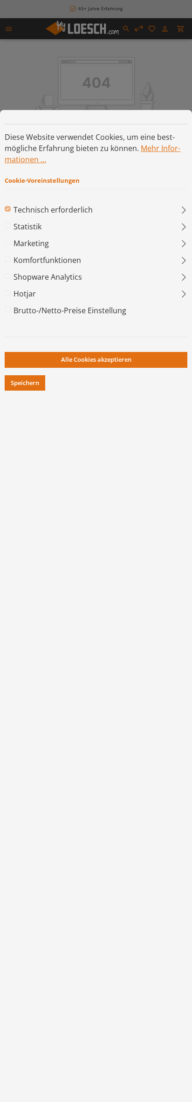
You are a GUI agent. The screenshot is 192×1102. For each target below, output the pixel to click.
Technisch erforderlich (53, 210)
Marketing (31, 243)
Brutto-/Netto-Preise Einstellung (70, 310)
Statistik (27, 226)
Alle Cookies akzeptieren (96, 359)
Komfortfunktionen (47, 260)
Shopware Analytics (48, 277)
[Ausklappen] (183, 208)
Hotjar (25, 294)
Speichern (25, 383)
